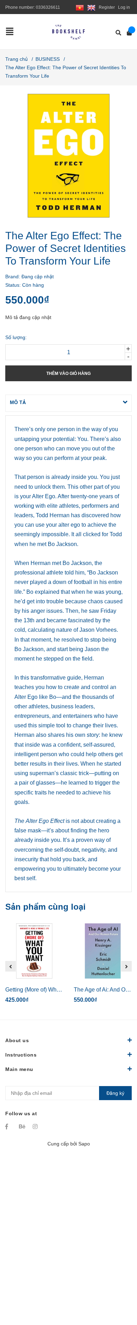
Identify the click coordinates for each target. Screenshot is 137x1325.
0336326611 (48, 7)
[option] (34, 966)
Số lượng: (16, 337)
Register (107, 7)
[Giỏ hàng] (127, 33)
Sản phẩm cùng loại (45, 906)
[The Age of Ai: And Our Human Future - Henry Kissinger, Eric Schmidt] (103, 951)
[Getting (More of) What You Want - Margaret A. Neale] (34, 951)
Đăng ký (115, 1093)
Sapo (84, 1144)
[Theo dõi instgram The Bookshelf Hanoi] (36, 1126)
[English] (91, 7)
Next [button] (126, 966)
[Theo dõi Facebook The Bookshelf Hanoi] (8, 1126)
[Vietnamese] (80, 7)
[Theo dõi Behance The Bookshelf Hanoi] (22, 1126)
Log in (124, 7)
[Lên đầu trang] (117, 1291)
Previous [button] (10, 966)
